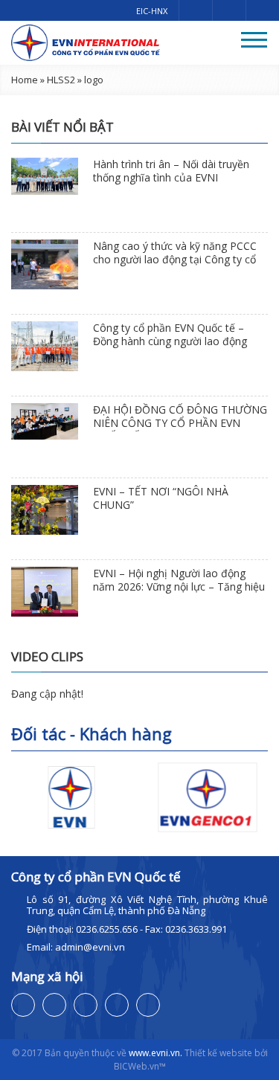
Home (24, 79)
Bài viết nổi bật (62, 126)
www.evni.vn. (155, 1053)
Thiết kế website (218, 1053)
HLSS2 (61, 79)
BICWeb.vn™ (140, 1066)
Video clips (47, 656)
